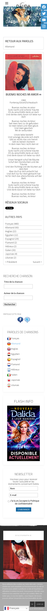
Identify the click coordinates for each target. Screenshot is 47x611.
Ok (32, 604)
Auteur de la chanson (14, 293)
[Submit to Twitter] (27, 319)
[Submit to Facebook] (20, 319)
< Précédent (11, 262)
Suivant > (37, 262)
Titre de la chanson (13, 282)
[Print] (40, 94)
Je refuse (39, 604)
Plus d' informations (35, 608)
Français (14, 608)
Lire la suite (23, 563)
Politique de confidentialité (27, 502)
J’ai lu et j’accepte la (24, 502)
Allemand (9, 46)
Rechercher (9, 304)
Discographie (23, 535)
